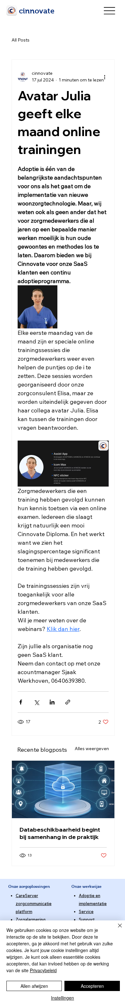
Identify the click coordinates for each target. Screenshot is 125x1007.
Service (86, 911)
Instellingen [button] (62, 998)
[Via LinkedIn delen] (52, 702)
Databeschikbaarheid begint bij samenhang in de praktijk (60, 833)
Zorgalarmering (31, 919)
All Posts (20, 40)
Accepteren (92, 986)
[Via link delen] (68, 702)
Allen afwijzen (34, 986)
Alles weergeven (92, 748)
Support (87, 919)
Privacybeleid (43, 970)
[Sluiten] (116, 929)
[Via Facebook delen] (21, 702)
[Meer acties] (105, 77)
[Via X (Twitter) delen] (36, 702)
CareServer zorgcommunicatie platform (34, 903)
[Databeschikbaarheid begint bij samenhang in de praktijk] (63, 789)
